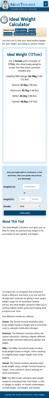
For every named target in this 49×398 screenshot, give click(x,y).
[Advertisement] (24, 130)
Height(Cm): (9, 186)
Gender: (7, 206)
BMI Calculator (21, 30)
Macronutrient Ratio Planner (24, 34)
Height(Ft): (8, 199)
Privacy (41, 395)
